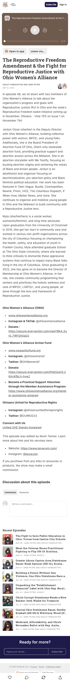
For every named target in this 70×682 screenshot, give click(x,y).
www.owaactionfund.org (24, 350)
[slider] (31, 41)
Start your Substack (28, 672)
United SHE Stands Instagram (22, 427)
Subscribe (51, 4)
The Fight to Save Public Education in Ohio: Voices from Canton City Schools (41, 537)
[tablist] (17, 492)
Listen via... (38, 51)
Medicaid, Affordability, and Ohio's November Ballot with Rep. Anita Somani (38, 623)
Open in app (16, 51)
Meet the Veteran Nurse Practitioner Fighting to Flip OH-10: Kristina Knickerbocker (39, 550)
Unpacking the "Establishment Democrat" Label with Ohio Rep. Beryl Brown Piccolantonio (40, 586)
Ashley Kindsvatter (13, 84)
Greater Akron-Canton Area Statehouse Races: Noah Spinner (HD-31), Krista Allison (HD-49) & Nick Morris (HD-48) (41, 562)
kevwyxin (32, 454)
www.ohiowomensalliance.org (28, 315)
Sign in (63, 4)
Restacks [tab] (24, 492)
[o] (7, 539)
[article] (35, 539)
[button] (9, 30)
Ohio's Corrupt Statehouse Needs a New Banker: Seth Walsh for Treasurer (41, 599)
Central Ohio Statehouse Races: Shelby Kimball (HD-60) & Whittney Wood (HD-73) (41, 611)
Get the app (48, 672)
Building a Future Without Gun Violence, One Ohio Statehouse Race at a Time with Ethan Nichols (41, 574)
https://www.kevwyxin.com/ (39, 448)
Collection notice (53, 666)
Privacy (34, 666)
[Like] (10, 677)
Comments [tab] (10, 492)
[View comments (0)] (26, 677)
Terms (41, 666)
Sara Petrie (34, 84)
